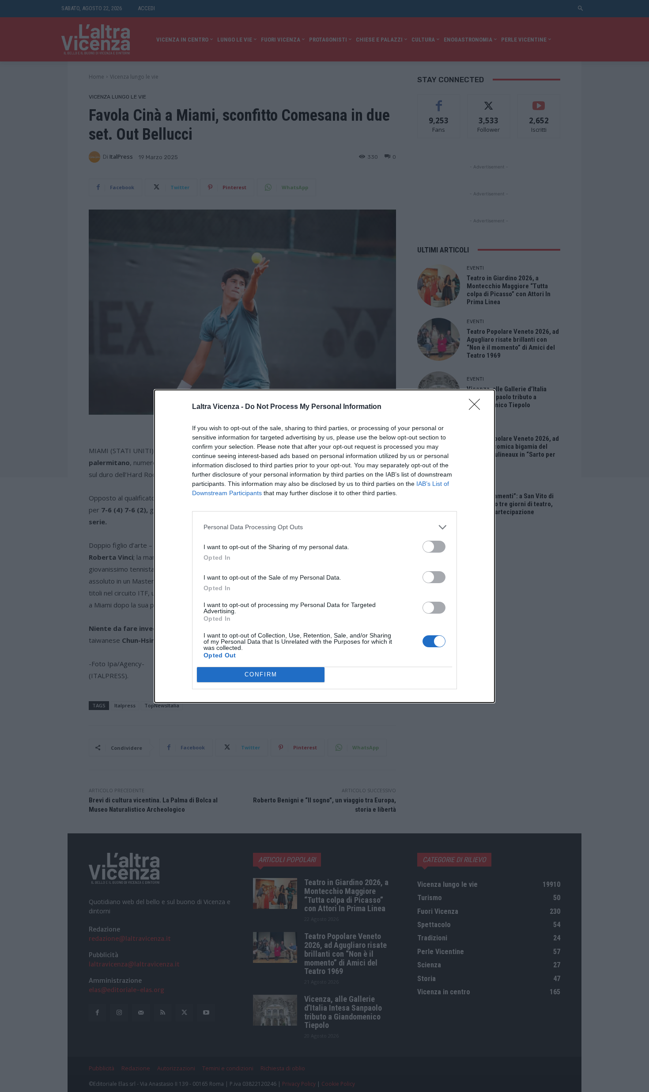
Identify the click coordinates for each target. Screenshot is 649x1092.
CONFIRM (261, 674)
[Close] (477, 407)
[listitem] (324, 527)
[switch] (434, 547)
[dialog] (324, 546)
